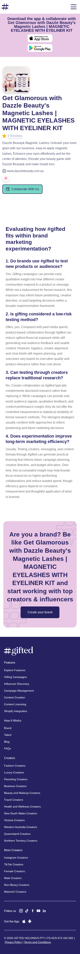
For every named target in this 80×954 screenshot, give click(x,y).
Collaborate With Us (25, 189)
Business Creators (15, 786)
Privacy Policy (13, 942)
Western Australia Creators (20, 827)
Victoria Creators (14, 820)
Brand (7, 728)
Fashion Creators (14, 765)
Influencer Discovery (16, 683)
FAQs (7, 748)
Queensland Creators (17, 833)
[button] (73, 7)
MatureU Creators (15, 891)
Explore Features (14, 670)
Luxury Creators (14, 772)
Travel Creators (13, 799)
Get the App (11, 921)
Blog (7, 741)
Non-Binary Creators (16, 884)
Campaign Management (19, 690)
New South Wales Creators (20, 813)
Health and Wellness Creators (22, 806)
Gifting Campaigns (15, 677)
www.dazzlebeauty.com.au (25, 171)
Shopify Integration (15, 711)
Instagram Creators (16, 857)
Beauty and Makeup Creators (22, 792)
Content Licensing (15, 704)
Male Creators (13, 878)
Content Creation (14, 697)
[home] (5, 7)
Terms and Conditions (37, 942)
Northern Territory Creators (20, 840)
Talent (7, 734)
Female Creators (14, 871)
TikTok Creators (13, 864)
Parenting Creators (15, 779)
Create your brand (40, 612)
